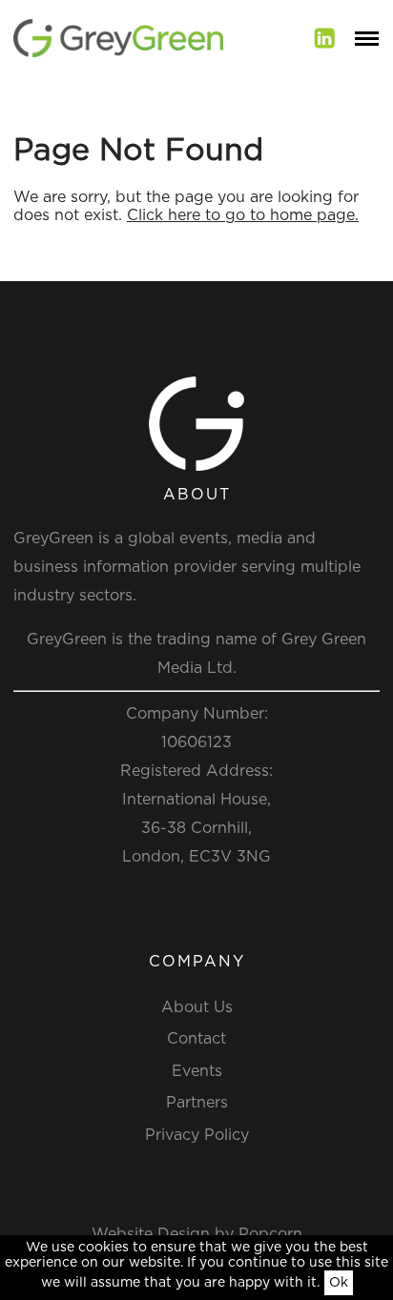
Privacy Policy (197, 1135)
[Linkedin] (325, 38)
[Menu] (366, 38)
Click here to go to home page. (243, 215)
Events (197, 1071)
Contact (196, 1038)
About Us (197, 1007)
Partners (197, 1102)
